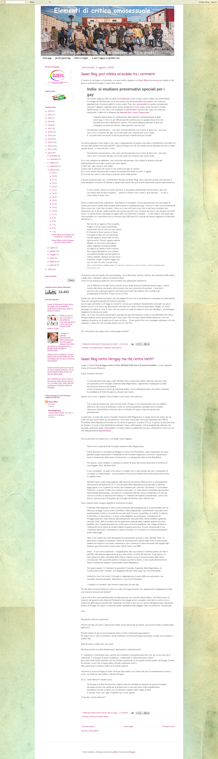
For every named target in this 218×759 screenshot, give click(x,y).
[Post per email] (132, 344)
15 (53, 204)
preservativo (138, 101)
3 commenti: (124, 344)
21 (53, 190)
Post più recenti (88, 726)
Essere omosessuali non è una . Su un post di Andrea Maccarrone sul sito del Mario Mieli (60, 371)
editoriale (107, 348)
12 (53, 211)
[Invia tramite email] (137, 344)
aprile (52, 258)
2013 (50, 142)
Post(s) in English (81, 58)
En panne (51, 404)
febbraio (53, 262)
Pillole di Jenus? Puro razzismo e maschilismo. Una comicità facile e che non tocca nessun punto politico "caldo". (61, 322)
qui (157, 80)
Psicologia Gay (54, 411)
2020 (50, 118)
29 (53, 173)
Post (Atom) (93, 731)
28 (53, 176)
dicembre (54, 156)
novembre (54, 159)
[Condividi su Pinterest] (148, 344)
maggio (53, 255)
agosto (53, 170)
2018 (50, 125)
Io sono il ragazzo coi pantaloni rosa (106, 58)
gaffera (115, 752)
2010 (50, 153)
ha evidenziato (123, 99)
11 (53, 214)
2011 (50, 149)
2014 (50, 139)
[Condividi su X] (142, 344)
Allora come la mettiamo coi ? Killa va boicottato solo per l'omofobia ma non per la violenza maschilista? (61, 357)
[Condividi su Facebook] (145, 344)
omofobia (99, 716)
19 (53, 193)
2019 (50, 122)
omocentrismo (116, 348)
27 (53, 180)
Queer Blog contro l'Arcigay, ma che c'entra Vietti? (117, 359)
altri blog (92, 716)
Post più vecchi (169, 726)
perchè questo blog (62, 58)
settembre (54, 166)
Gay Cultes (53, 402)
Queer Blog (143, 80)
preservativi (142, 104)
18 (53, 197)
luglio (52, 248)
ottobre (53, 163)
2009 (50, 269)
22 (53, 187)
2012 (50, 146)
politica (106, 716)
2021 (50, 115)
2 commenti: (124, 713)
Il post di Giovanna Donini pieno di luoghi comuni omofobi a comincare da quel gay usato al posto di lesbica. (60, 307)
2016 (50, 132)
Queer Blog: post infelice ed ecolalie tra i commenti (118, 74)
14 (53, 207)
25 (53, 183)
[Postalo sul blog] (139, 344)
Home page (47, 58)
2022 (50, 111)
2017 (50, 129)
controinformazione (96, 348)
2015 (50, 135)
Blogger (132, 752)
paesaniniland (105, 431)
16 (53, 200)
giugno (53, 251)
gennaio (53, 265)
